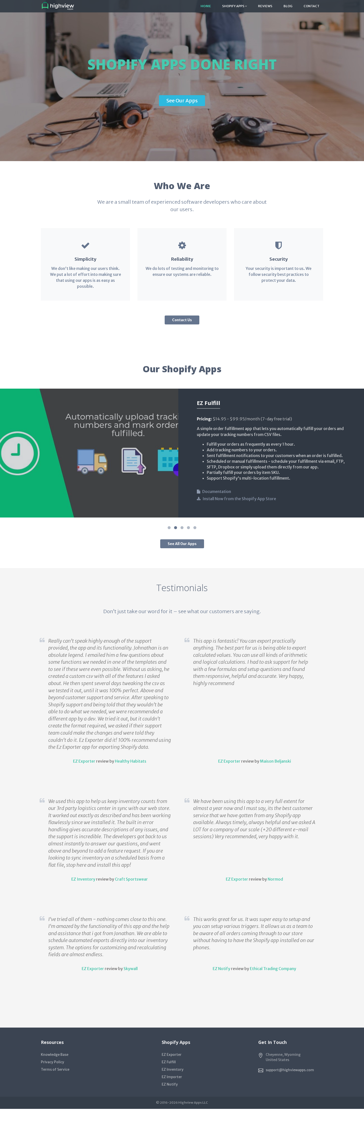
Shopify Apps (233, 6)
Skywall (131, 968)
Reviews (265, 6)
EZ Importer (172, 1077)
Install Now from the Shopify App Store (239, 498)
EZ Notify (221, 968)
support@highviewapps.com (290, 1070)
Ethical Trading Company (273, 968)
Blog (288, 6)
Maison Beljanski (275, 761)
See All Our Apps (182, 544)
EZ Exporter (84, 761)
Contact (311, 6)
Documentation (216, 491)
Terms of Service (55, 1069)
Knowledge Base (54, 1054)
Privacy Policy (52, 1062)
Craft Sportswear (131, 879)
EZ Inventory (83, 879)
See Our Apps (182, 100)
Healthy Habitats (130, 761)
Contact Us (182, 320)
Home (206, 6)
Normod (275, 879)
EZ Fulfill (169, 1062)
